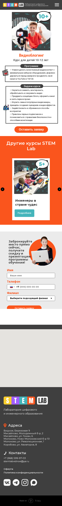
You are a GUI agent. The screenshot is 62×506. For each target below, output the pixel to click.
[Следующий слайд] (59, 189)
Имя (10, 270)
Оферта (8, 469)
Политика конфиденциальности (23, 472)
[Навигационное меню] (57, 4)
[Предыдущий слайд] (2, 189)
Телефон (13, 282)
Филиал (13, 293)
